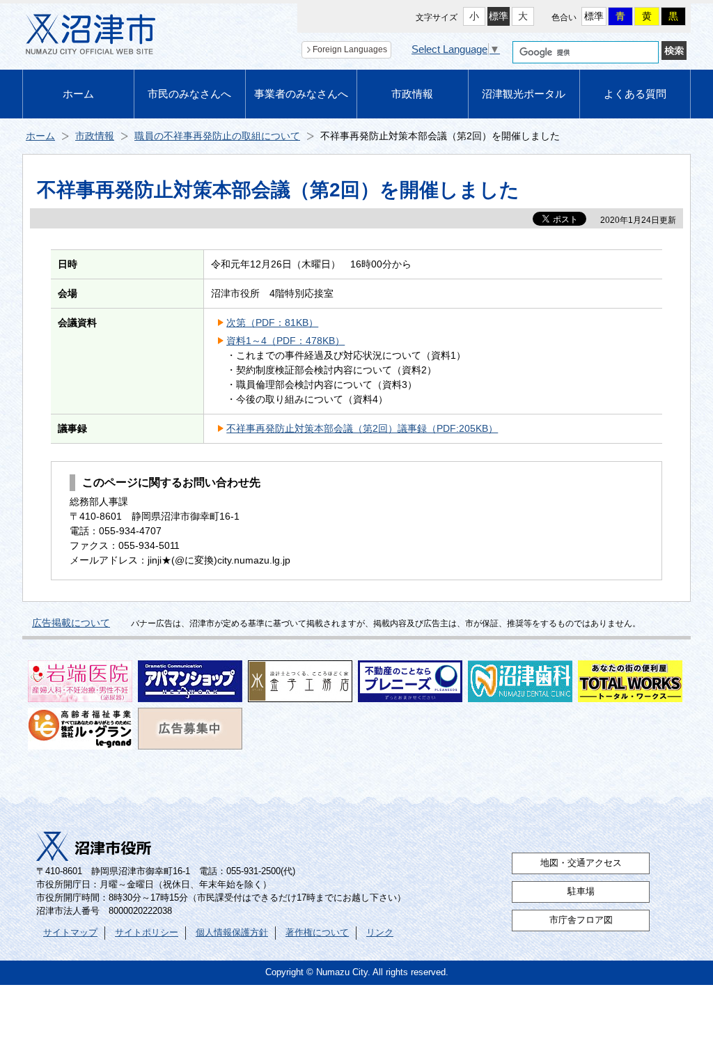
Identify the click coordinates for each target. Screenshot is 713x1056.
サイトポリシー (146, 933)
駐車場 (581, 891)
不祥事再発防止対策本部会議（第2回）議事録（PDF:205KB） (362, 428)
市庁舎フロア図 (581, 920)
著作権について (317, 933)
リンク (379, 933)
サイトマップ (70, 933)
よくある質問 (635, 94)
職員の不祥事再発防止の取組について (217, 135)
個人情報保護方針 (232, 933)
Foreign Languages (350, 49)
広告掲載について (71, 622)
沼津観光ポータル (523, 94)
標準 (498, 16)
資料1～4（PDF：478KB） (285, 340)
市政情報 (412, 94)
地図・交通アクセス (581, 863)
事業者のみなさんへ (301, 94)
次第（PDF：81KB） (272, 322)
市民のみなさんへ (189, 94)
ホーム (78, 94)
